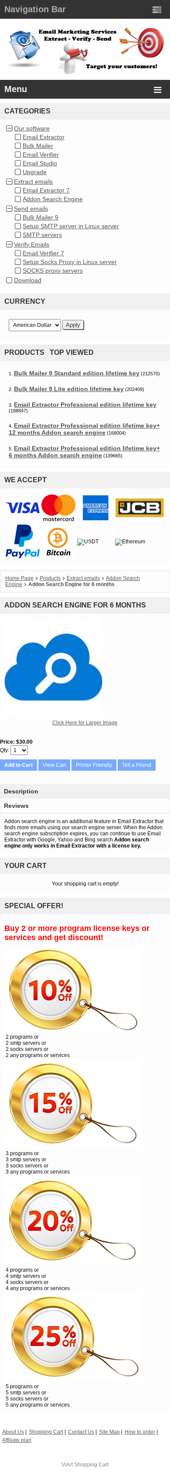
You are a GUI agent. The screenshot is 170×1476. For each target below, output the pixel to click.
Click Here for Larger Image (85, 723)
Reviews (16, 805)
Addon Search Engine (53, 199)
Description (21, 791)
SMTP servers (42, 234)
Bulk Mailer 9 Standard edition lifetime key (76, 373)
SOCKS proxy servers (53, 270)
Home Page (19, 578)
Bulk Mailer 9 (40, 217)
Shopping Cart (91, 1465)
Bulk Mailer (38, 145)
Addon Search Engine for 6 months (71, 584)
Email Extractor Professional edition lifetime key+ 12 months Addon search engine (84, 429)
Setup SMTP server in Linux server (71, 226)
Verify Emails (31, 244)
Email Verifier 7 (43, 253)
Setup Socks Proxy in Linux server (70, 261)
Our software (32, 128)
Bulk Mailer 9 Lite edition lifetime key (69, 388)
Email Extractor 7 (46, 190)
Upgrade (35, 171)
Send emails (31, 208)
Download (27, 280)
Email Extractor (44, 137)
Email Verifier (41, 154)
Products (50, 578)
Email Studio (40, 163)
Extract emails (33, 181)
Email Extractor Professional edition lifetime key (85, 404)
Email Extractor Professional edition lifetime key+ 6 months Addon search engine (84, 452)
